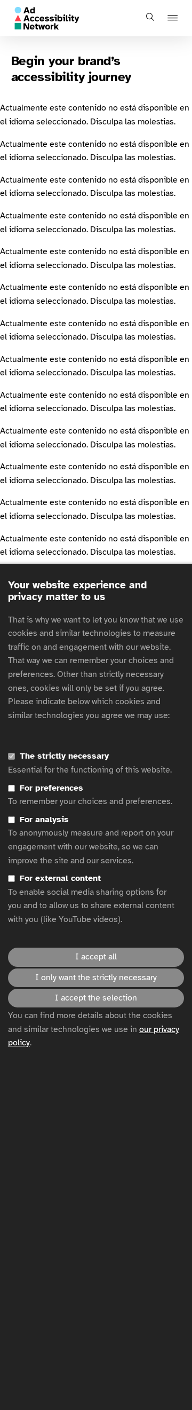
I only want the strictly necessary (96, 977)
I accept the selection (96, 997)
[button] (174, 18)
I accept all (96, 956)
